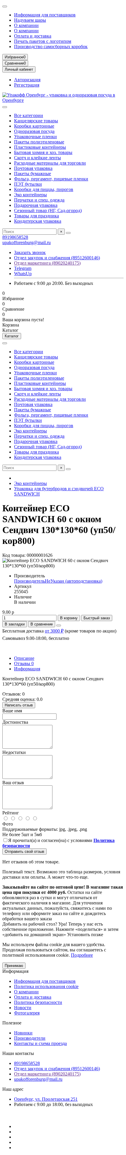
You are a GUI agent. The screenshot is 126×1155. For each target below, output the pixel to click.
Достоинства (15, 722)
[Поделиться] (58, 625)
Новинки (23, 1032)
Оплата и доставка (32, 35)
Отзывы (24, 663)
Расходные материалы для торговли (50, 162)
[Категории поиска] (4, 107)
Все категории (28, 115)
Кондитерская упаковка (37, 221)
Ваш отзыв (13, 782)
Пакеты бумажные (32, 173)
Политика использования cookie (46, 986)
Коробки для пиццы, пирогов (43, 189)
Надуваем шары (30, 20)
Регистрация (26, 84)
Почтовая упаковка (33, 168)
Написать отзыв (19, 705)
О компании (26, 25)
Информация (27, 668)
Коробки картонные (34, 126)
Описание (24, 658)
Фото (7, 823)
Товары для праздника (36, 215)
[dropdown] (4, 6)
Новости (22, 1007)
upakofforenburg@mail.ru (26, 242)
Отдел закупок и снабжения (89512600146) (57, 257)
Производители (29, 1038)
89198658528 (15, 237)
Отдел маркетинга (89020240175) (47, 263)
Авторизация (27, 79)
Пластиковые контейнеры (40, 147)
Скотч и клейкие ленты (37, 157)
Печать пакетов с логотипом (42, 41)
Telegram (22, 268)
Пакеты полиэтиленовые (39, 141)
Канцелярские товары (36, 120)
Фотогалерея (27, 1012)
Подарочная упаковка (35, 205)
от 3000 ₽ (54, 630)
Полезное (11, 1022)
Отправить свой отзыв (24, 851)
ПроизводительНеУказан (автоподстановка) (58, 581)
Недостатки (14, 752)
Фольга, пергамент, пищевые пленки (51, 178)
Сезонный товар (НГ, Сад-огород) (48, 210)
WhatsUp (23, 273)
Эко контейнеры (30, 194)
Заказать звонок (30, 252)
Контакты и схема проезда (40, 1043)
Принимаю (14, 965)
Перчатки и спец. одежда (39, 199)
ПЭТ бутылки (28, 184)
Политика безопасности (38, 1002)
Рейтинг (10, 812)
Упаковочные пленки (35, 136)
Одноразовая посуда (34, 131)
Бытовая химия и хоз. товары (43, 152)
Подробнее (82, 955)
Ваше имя (12, 710)
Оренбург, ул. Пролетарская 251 (46, 1099)
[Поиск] (68, 233)
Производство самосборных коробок (51, 46)
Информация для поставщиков (45, 14)
